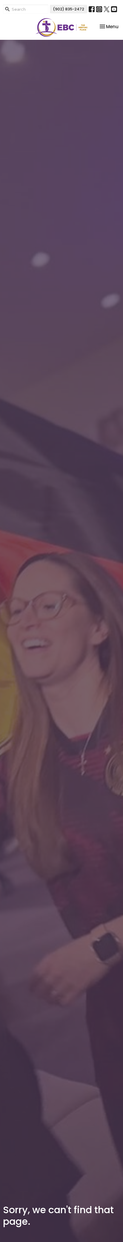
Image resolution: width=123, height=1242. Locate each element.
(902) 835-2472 (68, 9)
